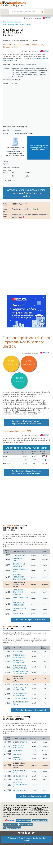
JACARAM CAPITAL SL (19, 614)
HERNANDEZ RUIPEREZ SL (20, 555)
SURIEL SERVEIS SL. (18, 754)
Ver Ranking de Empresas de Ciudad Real (31, 710)
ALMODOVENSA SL (18, 651)
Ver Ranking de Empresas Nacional (33, 796)
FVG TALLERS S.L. (17, 751)
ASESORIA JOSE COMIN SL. (20, 776)
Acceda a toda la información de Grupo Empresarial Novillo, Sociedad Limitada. (26, 422)
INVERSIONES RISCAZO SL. (20, 790)
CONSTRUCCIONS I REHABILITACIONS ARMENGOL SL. (18, 592)
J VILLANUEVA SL (18, 779)
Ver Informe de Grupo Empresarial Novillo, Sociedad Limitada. (27, 839)
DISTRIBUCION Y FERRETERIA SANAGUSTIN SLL (20, 785)
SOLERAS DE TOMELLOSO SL (20, 684)
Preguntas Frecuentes (23, 821)
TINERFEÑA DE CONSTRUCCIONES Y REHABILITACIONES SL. (19, 577)
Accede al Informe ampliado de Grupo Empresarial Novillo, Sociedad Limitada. (26, 193)
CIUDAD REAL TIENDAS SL (20, 698)
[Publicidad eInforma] (26, 327)
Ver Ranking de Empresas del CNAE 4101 (31, 620)
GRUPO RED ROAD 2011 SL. (20, 742)
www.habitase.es (16, 130)
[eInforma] (9, 819)
